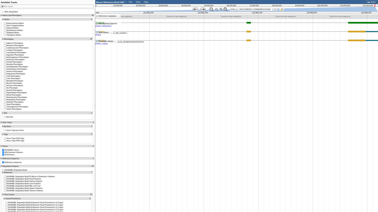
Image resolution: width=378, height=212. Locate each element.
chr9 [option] (232, 9)
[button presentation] (125, 2)
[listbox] (234, 9)
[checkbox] (282, 10)
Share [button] (373, 2)
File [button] (130, 2)
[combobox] (111, 2)
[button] (275, 9)
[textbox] (110, 2)
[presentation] (236, 9)
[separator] (94, 106)
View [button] (138, 2)
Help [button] (146, 2)
